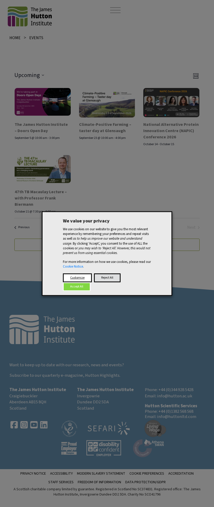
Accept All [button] (76, 286)
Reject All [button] (107, 277)
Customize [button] (77, 277)
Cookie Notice (73, 266)
